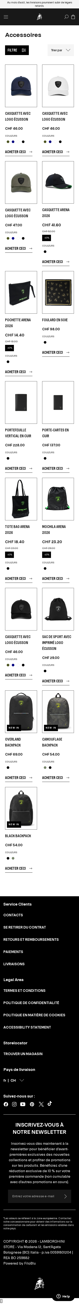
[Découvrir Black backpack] (21, 808)
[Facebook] (5, 1104)
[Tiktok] (50, 1104)
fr (4, 1080)
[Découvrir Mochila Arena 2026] (58, 499)
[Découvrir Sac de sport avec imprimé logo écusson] (58, 609)
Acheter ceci (15, 152)
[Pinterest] (32, 1104)
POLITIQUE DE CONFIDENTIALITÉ (31, 1003)
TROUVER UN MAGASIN (23, 1054)
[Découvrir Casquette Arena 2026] (58, 182)
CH (13, 1080)
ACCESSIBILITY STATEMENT (27, 1027)
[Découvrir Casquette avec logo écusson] (21, 86)
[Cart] (73, 16)
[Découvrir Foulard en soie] (58, 292)
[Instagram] (14, 1104)
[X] (41, 1104)
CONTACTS (13, 915)
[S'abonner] (65, 1196)
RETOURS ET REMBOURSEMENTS (31, 939)
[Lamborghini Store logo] (39, 17)
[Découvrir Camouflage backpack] (58, 712)
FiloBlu (30, 1263)
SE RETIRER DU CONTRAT (24, 927)
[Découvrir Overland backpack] (21, 712)
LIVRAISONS (14, 964)
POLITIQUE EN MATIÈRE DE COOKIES (34, 1015)
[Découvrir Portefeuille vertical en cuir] (21, 402)
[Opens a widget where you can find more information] (63, 1296)
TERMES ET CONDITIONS (24, 990)
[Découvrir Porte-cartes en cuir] (58, 402)
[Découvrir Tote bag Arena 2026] (21, 499)
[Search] (66, 16)
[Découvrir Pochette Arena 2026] (21, 292)
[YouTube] (22, 1104)
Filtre (12, 50)
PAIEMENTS (13, 952)
